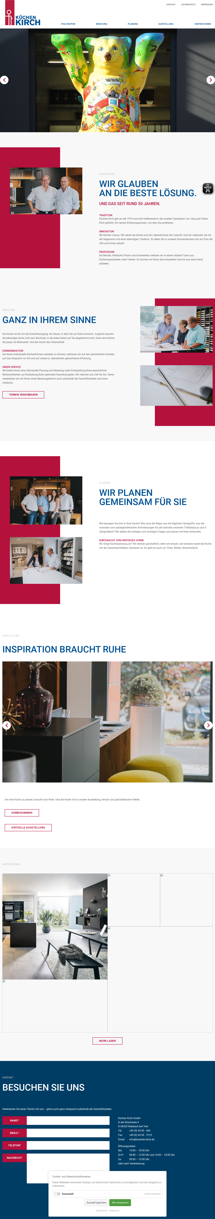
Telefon (16, 1145)
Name (18, 1120)
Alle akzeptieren (120, 1202)
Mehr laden (107, 1040)
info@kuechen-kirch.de (141, 1139)
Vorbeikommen (21, 812)
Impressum (114, 1210)
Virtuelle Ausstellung (28, 827)
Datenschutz (101, 1210)
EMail (18, 1132)
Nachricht (14, 1157)
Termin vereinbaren (23, 394)
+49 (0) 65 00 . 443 (139, 1130)
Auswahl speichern (96, 1202)
